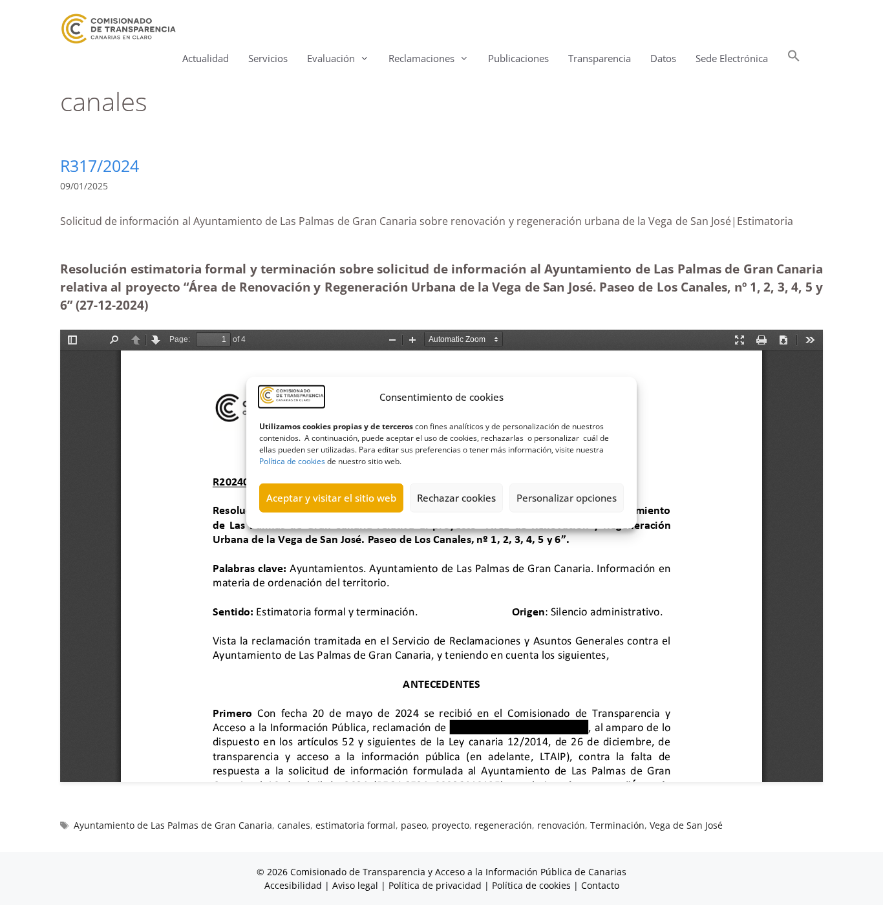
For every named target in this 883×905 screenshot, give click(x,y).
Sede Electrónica (732, 58)
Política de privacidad (435, 885)
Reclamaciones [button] (421, 58)
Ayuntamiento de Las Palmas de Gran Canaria (173, 825)
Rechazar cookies (456, 497)
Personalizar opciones (566, 497)
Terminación (617, 825)
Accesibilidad (294, 885)
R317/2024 (99, 165)
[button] (794, 58)
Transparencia (599, 58)
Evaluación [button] (331, 58)
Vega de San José (686, 825)
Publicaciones (518, 58)
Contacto (600, 885)
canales (293, 825)
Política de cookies (292, 460)
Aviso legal (355, 885)
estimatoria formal (355, 825)
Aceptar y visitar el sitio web (331, 497)
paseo (414, 825)
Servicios (268, 58)
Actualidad (205, 58)
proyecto (450, 825)
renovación (561, 825)
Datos (663, 58)
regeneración (503, 825)
